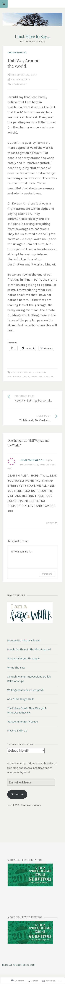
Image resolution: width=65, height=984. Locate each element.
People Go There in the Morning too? (29, 649)
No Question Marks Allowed (23, 640)
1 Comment (19, 84)
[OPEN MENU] (4, 4)
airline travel (21, 372)
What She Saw (16, 667)
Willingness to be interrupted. (25, 690)
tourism (36, 376)
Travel (49, 376)
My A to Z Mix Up (17, 730)
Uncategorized (17, 52)
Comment (47, 573)
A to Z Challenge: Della (20, 699)
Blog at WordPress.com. (19, 964)
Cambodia (40, 372)
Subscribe (17, 794)
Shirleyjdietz (20, 79)
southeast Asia (18, 376)
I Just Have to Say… (32, 36)
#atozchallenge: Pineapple (23, 658)
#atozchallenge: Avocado (22, 721)
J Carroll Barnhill (32, 460)
